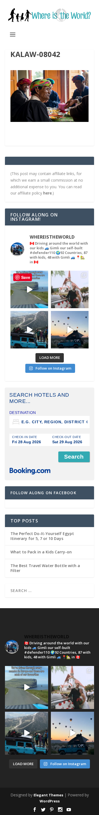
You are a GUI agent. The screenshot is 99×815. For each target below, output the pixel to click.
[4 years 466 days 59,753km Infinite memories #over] (70, 329)
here (47, 193)
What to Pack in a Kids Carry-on (41, 551)
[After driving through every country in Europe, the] (29, 289)
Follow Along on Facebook (43, 492)
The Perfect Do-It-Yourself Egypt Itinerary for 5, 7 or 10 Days (42, 536)
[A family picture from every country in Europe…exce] (29, 329)
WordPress (50, 801)
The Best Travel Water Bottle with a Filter (45, 568)
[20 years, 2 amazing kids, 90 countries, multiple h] (70, 289)
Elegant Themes (48, 795)
